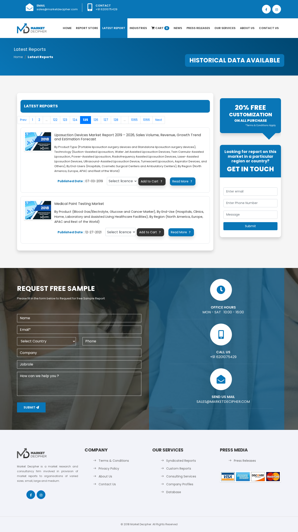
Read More (182, 181)
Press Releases (198, 28)
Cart (161, 28)
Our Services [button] (225, 28)
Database (173, 492)
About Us (247, 28)
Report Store (87, 28)
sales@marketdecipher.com (57, 9)
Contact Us (269, 28)
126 (96, 120)
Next (158, 120)
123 (65, 120)
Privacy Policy (109, 468)
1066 (146, 120)
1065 (134, 120)
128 (116, 120)
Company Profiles (179, 484)
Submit (30, 407)
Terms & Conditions (114, 460)
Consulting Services (181, 476)
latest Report (113, 28)
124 (75, 120)
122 (55, 120)
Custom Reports (178, 468)
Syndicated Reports (181, 460)
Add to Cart (151, 181)
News (178, 28)
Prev (23, 120)
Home (67, 28)
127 (106, 120)
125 (85, 120)
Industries (138, 28)
